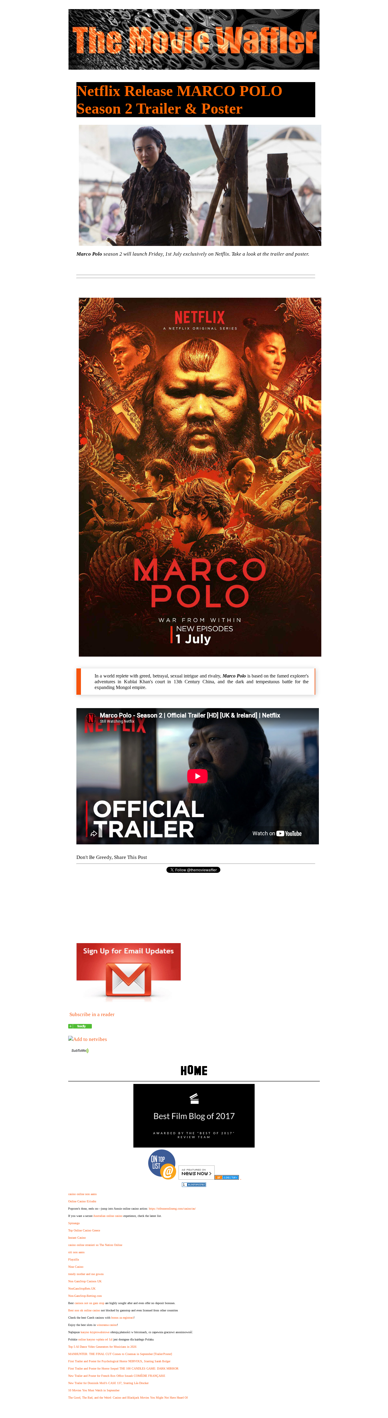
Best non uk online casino (84, 1310)
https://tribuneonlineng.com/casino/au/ (172, 1208)
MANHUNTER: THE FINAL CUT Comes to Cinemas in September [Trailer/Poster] (120, 1354)
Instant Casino (77, 1237)
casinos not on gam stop (89, 1303)
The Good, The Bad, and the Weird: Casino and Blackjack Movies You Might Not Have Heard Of (128, 1397)
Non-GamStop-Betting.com (85, 1295)
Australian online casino (107, 1216)
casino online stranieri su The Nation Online (95, 1245)
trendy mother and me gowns (86, 1274)
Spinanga (73, 1223)
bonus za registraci (122, 1317)
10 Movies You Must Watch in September (93, 1390)
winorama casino (107, 1325)
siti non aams (76, 1252)
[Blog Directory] (227, 1178)
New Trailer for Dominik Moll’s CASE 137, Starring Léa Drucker (108, 1383)
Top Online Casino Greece (84, 1230)
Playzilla (73, 1259)
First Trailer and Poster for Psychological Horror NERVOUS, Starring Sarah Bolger (119, 1361)
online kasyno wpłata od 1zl (95, 1339)
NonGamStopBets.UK (81, 1288)
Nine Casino (75, 1266)
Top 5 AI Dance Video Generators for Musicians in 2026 (102, 1346)
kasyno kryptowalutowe (95, 1332)
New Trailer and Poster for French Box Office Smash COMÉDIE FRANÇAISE (116, 1375)
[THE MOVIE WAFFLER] (80, 1027)
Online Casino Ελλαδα (82, 1201)
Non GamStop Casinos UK (85, 1281)
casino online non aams (82, 1194)
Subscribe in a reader (92, 1014)
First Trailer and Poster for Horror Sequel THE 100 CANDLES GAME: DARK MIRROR (123, 1368)
